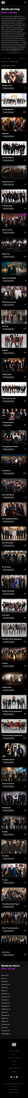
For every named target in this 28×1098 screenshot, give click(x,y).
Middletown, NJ (5, 1009)
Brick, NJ (3, 978)
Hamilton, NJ (5, 1000)
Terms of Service (14, 1089)
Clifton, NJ (4, 987)
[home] (3, 2)
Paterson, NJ (4, 1021)
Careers (14, 1061)
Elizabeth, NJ (5, 993)
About (14, 1054)
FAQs (14, 1064)
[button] (25, 2)
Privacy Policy (14, 1086)
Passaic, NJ (4, 1018)
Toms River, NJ (5, 1024)
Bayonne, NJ (4, 975)
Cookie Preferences (14, 1092)
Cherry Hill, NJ (5, 984)
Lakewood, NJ (5, 1006)
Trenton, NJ (4, 1027)
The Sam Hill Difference (14, 1057)
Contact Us (14, 1071)
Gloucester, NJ (5, 997)
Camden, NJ (4, 981)
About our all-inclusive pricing (8, 61)
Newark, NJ (4, 1012)
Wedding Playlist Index (14, 1068)
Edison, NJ (4, 990)
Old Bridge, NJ (5, 1015)
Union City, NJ (5, 1030)
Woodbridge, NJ (5, 1033)
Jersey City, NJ (5, 1003)
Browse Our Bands (14, 1051)
